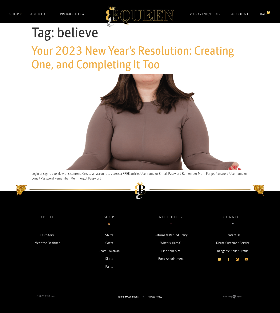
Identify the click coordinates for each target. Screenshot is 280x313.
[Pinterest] (237, 259)
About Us (39, 14)
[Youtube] (246, 259)
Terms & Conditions (128, 296)
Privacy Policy (155, 296)
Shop (14, 14)
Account (240, 14)
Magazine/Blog (205, 14)
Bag (263, 13)
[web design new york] (232, 297)
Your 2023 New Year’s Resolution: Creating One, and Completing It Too (132, 57)
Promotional (73, 14)
